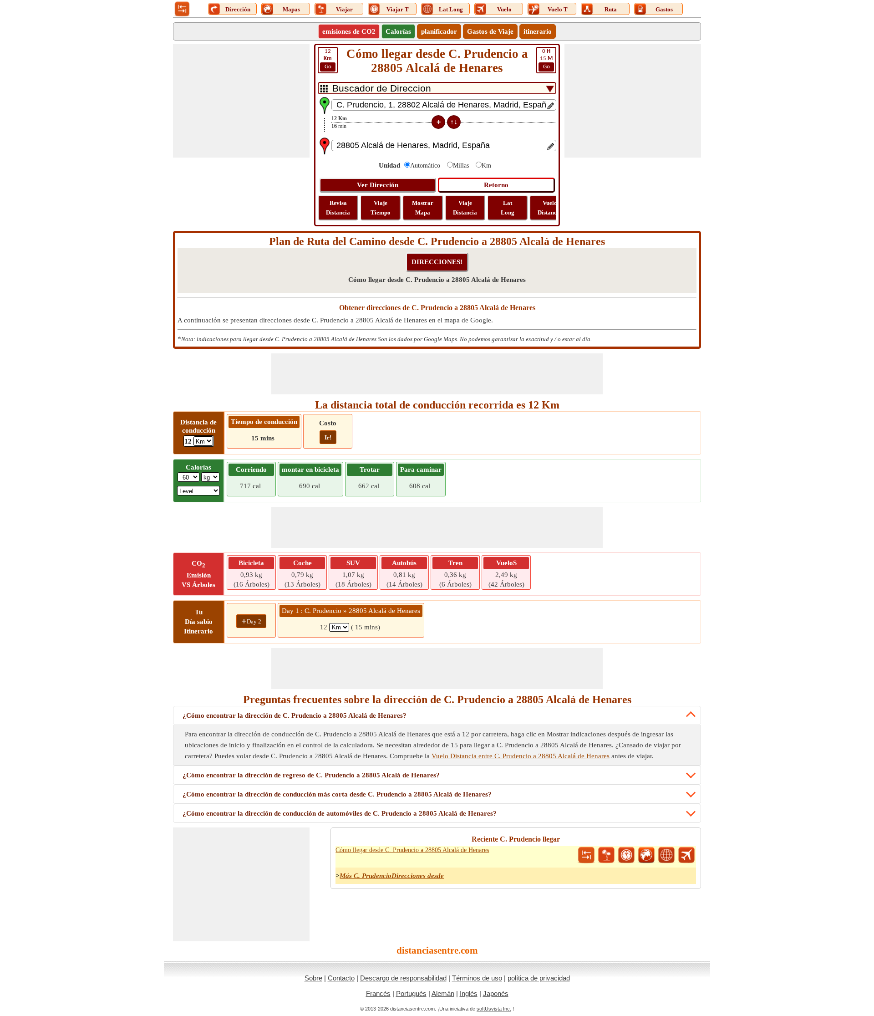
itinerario (537, 31)
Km (486, 165)
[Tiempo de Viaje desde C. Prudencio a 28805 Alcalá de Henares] (626, 855)
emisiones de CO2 (349, 31)
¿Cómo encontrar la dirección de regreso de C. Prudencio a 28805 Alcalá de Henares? (311, 775)
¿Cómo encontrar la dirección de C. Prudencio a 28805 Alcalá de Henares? (295, 715)
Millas (461, 165)
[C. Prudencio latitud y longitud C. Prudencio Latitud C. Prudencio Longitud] (666, 855)
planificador (439, 31)
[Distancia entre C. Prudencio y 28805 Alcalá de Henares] (586, 855)
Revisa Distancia (338, 207)
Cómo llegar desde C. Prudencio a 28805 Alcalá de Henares (412, 850)
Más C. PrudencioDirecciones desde (392, 875)
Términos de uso (477, 978)
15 (546, 59)
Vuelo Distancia (550, 207)
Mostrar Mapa (422, 207)
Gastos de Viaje (490, 31)
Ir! (328, 437)
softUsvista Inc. (494, 1008)
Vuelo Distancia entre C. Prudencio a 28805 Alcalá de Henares (521, 756)
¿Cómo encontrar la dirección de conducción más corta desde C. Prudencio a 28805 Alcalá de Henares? (337, 794)
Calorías (398, 31)
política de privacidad (539, 978)
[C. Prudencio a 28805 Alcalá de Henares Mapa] (646, 855)
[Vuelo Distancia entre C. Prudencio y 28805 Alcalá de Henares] (686, 855)
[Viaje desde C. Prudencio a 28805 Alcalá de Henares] (606, 855)
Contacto (341, 978)
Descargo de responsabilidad (403, 978)
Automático (425, 165)
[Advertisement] (241, 101)
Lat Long (507, 207)
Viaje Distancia (465, 207)
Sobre (313, 978)
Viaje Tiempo (381, 207)
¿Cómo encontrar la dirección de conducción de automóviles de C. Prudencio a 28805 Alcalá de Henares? (340, 813)
